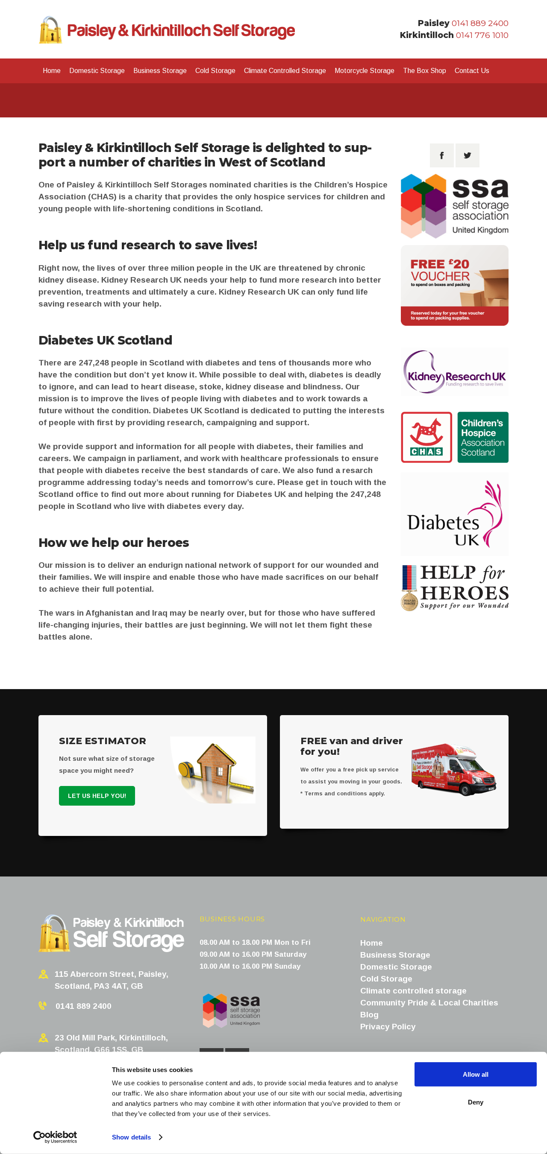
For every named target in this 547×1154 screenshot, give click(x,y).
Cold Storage (386, 978)
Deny (475, 1101)
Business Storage (395, 954)
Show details (131, 1137)
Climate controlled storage (413, 990)
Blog (369, 1014)
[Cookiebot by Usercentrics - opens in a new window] (55, 1137)
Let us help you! (97, 795)
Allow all (475, 1074)
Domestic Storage (396, 966)
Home (371, 942)
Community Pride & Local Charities (429, 1002)
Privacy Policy (388, 1026)
